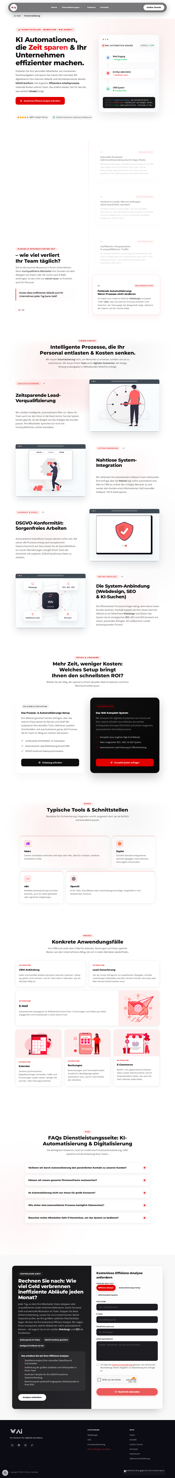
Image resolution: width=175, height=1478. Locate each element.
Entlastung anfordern (52, 762)
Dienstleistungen (71, 7)
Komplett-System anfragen (126, 762)
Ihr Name (101, 1302)
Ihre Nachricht (104, 1339)
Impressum (135, 1453)
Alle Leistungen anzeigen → (100, 1449)
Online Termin (154, 7)
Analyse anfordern (32, 1397)
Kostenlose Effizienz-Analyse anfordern (42, 100)
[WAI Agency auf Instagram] (25, 1445)
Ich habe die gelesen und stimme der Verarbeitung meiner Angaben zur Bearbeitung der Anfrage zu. (127, 1367)
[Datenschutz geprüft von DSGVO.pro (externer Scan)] (144, 1472)
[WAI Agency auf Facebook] (18, 1445)
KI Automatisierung (96, 1444)
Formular (134, 1449)
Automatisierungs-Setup (129, 1288)
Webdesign (135, 298)
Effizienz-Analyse (106, 1288)
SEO (106, 301)
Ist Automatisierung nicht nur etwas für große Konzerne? (61, 1193)
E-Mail (99, 1314)
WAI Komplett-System (108, 1295)
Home (54, 7)
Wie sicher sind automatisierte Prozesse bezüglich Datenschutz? (66, 1205)
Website (123, 480)
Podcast (91, 7)
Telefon (105, 1327)
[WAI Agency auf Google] (12, 1445)
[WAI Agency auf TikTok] (32, 1445)
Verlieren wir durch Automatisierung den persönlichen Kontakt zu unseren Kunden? (77, 1167)
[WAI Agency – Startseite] (13, 7)
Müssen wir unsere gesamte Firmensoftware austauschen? (62, 1180)
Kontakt (104, 7)
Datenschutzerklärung (122, 1364)
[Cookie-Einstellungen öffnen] (5, 1473)
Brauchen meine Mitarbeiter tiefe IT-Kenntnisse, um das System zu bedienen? (73, 1218)
